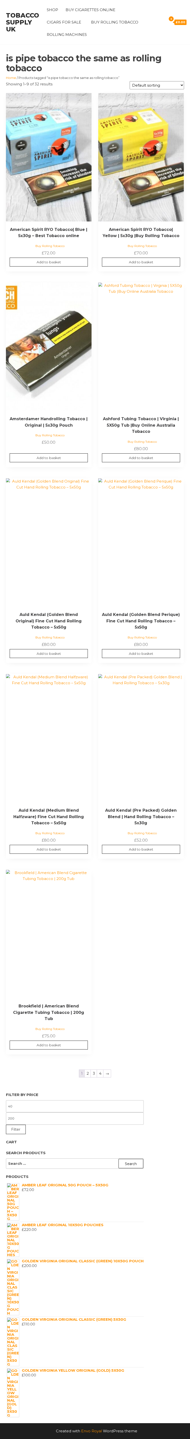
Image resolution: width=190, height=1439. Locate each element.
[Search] (161, 22)
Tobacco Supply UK (22, 22)
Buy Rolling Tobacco (114, 22)
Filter (16, 1129)
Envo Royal (91, 1431)
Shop (52, 9)
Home (11, 78)
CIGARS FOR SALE (64, 22)
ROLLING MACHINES (67, 34)
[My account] (154, 22)
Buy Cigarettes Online (90, 9)
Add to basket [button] (49, 262)
